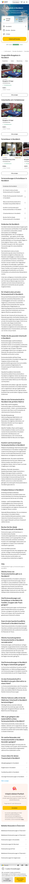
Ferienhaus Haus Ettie (9, 159)
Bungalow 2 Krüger (8, 81)
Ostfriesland (7, 51)
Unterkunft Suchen (14, 39)
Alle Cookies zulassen (20, 879)
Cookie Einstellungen (7, 879)
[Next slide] (26, 154)
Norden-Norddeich (17, 51)
